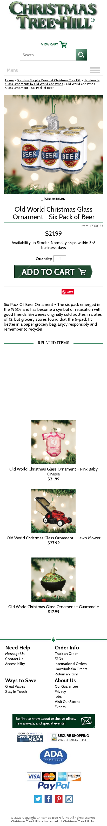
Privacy (60, 691)
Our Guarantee (66, 686)
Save (70, 292)
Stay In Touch (16, 691)
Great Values (15, 686)
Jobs (58, 696)
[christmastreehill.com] (53, 14)
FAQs (59, 658)
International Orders (71, 663)
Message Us (15, 653)
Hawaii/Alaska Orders (71, 669)
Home (9, 80)
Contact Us (14, 658)
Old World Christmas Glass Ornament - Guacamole (53, 606)
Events (60, 706)
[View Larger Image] (53, 144)
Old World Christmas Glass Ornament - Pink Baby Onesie (53, 471)
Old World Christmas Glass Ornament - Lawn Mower (54, 537)
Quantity (44, 258)
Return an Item (66, 674)
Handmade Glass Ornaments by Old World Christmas (52, 82)
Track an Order (66, 653)
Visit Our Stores (67, 701)
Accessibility (15, 663)
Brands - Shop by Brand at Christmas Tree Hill (49, 80)
